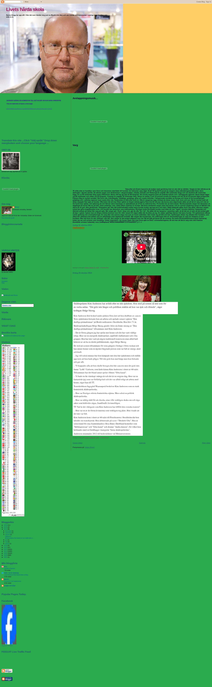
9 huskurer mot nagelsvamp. (12, 581)
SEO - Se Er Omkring (11, 573)
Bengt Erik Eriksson (7, 604)
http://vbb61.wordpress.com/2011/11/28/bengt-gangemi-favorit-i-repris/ (29, 108)
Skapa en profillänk (7, 645)
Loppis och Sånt (9, 585)
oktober (7, 534)
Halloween (78, 227)
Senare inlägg (77, 443)
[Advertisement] (16, 661)
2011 (6, 549)
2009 (6, 553)
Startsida (142, 443)
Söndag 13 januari (9, 568)
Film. (3, 283)
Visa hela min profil (8, 218)
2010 (6, 551)
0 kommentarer (104, 267)
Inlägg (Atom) (89, 447)
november (8, 532)
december (8, 531)
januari (7, 543)
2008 (6, 555)
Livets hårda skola (25, 9)
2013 (6, 545)
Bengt (17, 207)
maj (6, 541)
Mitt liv (6, 579)
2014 (6, 529)
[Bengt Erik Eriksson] (9, 644)
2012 (6, 547)
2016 (6, 525)
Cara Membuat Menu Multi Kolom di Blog (16, 575)
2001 (6, 557)
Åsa (5, 566)
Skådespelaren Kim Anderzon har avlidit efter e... (19, 538)
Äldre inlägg (206, 443)
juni (6, 540)
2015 (6, 527)
